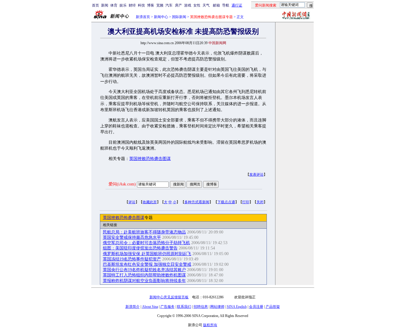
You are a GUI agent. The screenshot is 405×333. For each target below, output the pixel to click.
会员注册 (256, 307)
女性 (196, 5)
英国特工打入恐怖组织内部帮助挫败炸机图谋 (144, 275)
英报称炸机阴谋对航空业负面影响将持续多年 (144, 280)
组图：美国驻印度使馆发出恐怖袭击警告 (140, 248)
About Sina (150, 307)
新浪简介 (132, 307)
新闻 (104, 5)
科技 (141, 5)
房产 (178, 5)
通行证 (237, 5)
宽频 (159, 5)
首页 (95, 5)
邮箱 (216, 5)
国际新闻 (179, 17)
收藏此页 (150, 202)
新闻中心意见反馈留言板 (169, 297)
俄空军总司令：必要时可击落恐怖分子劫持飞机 (146, 243)
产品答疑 (273, 307)
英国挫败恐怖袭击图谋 (150, 158)
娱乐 (123, 5)
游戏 (187, 5)
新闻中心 (161, 17)
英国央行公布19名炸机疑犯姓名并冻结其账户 (144, 270)
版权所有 (210, 325)
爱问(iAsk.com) (122, 184)
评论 (131, 202)
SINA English (237, 307)
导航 (225, 5)
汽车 (169, 5)
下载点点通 (226, 202)
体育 (113, 5)
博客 (150, 5)
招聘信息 (201, 307)
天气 (206, 5)
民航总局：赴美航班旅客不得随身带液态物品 (144, 232)
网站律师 (217, 307)
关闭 (260, 202)
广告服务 (167, 307)
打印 (245, 202)
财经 (132, 5)
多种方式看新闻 (196, 202)
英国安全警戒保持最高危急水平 (132, 237)
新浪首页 (143, 17)
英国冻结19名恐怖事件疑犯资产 (132, 259)
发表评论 (256, 174)
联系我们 (184, 307)
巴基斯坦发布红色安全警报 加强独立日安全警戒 (147, 264)
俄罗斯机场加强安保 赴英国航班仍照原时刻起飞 (147, 254)
